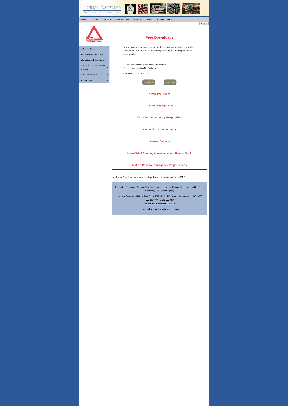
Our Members (137, 19)
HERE (182, 177)
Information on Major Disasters (93, 60)
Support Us (151, 19)
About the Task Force (89, 80)
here (156, 68)
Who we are (84, 19)
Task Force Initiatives (89, 75)
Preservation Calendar (123, 19)
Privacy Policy (146, 209)
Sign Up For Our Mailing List (92, 54)
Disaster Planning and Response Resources (93, 67)
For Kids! (170, 19)
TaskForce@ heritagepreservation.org (160, 204)
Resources (107, 19)
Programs (96, 19)
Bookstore (160, 19)
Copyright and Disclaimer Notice (166, 209)
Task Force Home (87, 49)
